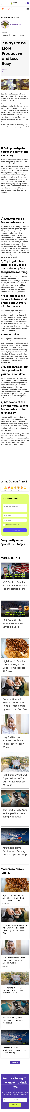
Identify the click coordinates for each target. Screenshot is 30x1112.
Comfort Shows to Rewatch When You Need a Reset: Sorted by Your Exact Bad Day (14, 929)
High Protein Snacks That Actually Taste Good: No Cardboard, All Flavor (13, 898)
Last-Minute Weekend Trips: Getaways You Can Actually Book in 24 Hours (14, 990)
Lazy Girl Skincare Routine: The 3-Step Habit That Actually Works (13, 960)
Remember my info (12, 525)
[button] (27, 9)
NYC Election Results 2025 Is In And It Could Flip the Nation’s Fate (15, 585)
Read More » (5, 903)
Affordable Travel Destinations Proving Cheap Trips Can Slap (15, 851)
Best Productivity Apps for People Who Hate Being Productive (15, 813)
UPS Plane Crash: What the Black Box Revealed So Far (13, 623)
